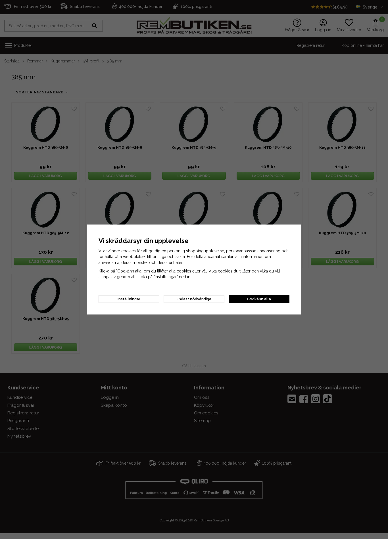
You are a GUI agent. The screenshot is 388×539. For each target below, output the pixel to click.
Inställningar (129, 299)
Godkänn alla (259, 299)
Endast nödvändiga (194, 299)
